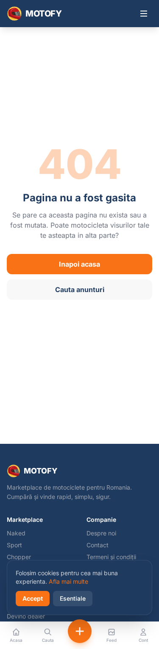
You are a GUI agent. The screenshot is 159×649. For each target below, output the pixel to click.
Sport (14, 545)
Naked (16, 533)
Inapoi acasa (79, 264)
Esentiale (73, 598)
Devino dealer (26, 616)
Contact (97, 545)
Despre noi (101, 533)
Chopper (19, 556)
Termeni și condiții (111, 556)
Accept (32, 598)
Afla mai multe (68, 581)
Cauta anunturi (79, 289)
